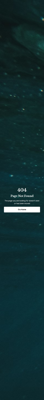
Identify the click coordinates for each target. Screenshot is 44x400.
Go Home (22, 209)
